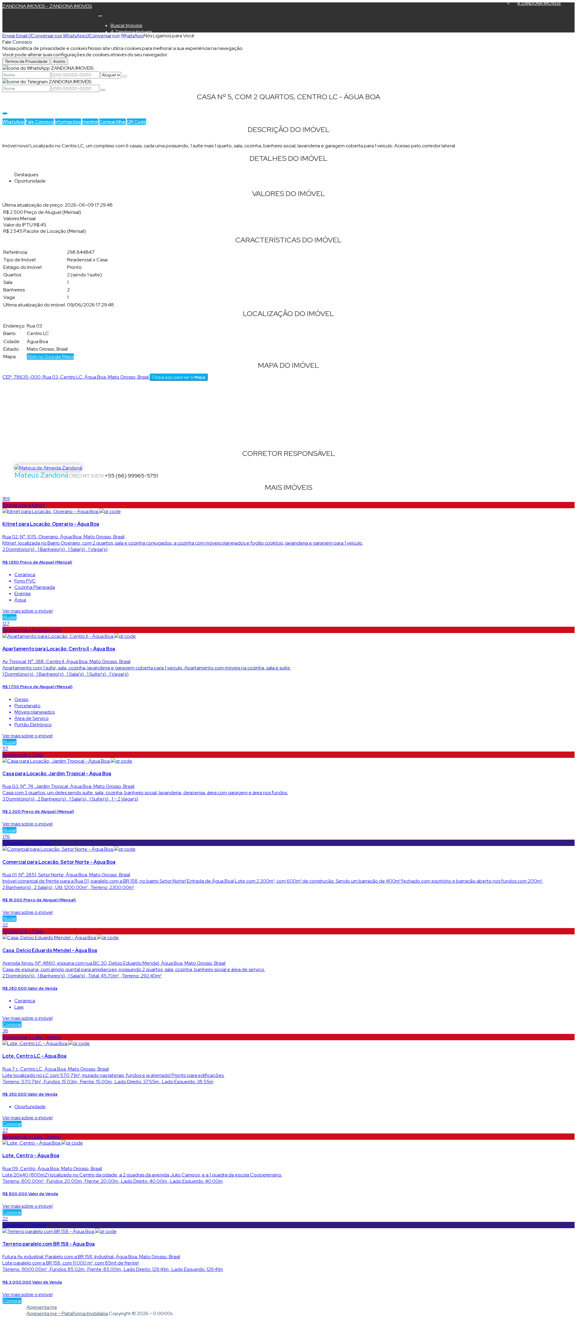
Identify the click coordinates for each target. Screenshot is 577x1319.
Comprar (12, 1024)
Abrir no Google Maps (50, 356)
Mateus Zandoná (41, 475)
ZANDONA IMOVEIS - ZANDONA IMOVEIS (47, 6)
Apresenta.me (41, 1307)
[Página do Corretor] (48, 468)
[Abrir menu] (100, 14)
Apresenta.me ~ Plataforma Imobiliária (67, 1313)
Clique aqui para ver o (178, 377)
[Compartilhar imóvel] (4, 113)
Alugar (9, 617)
